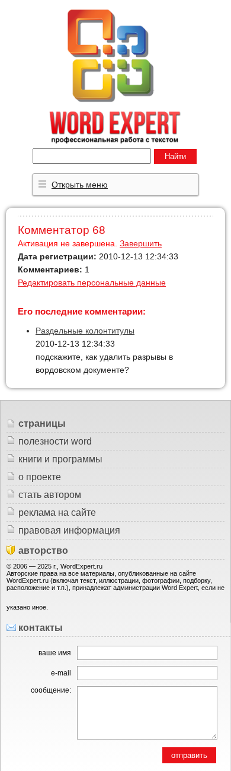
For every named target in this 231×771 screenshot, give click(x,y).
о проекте (39, 477)
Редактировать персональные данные (92, 282)
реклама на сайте (57, 512)
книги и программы (60, 459)
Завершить (141, 243)
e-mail (61, 673)
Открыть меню (80, 184)
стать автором (49, 495)
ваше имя (54, 653)
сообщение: (51, 690)
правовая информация (69, 530)
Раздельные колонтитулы (85, 330)
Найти (175, 156)
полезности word (55, 441)
